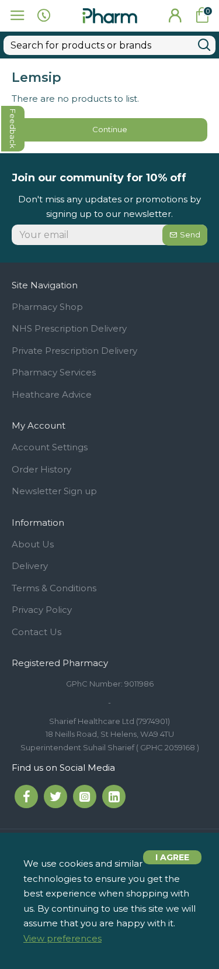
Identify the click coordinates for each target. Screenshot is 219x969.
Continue (109, 129)
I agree (172, 857)
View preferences (62, 938)
